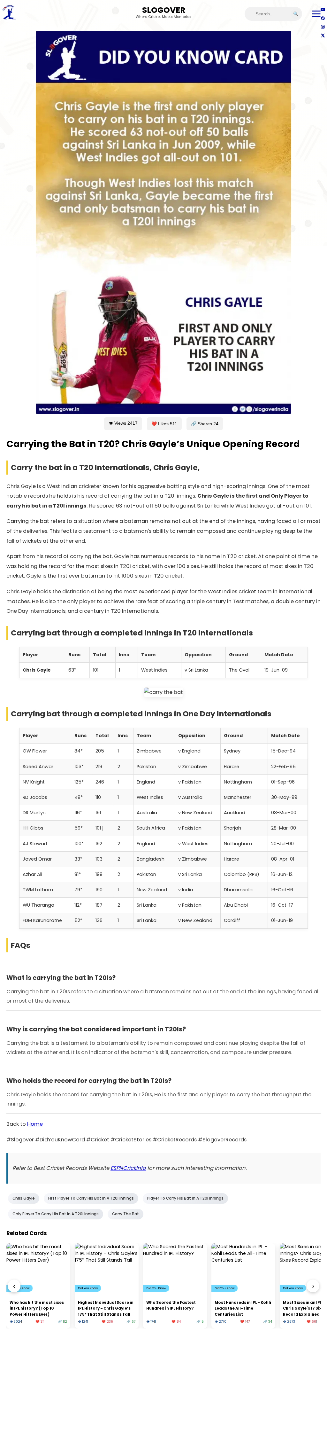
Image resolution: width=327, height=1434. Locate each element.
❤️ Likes (164, 423)
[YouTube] (323, 9)
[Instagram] (323, 27)
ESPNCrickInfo (128, 1168)
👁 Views (123, 423)
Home (35, 1124)
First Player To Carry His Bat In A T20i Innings (91, 1198)
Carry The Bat (125, 1214)
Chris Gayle (23, 1198)
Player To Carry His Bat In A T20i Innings (185, 1198)
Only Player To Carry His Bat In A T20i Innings (55, 1214)
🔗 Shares (204, 423)
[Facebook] (323, 18)
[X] (323, 35)
